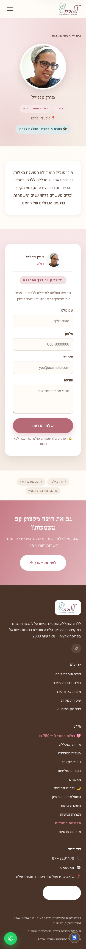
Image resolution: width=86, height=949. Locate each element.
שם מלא (67, 310)
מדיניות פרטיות (70, 832)
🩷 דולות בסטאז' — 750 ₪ (60, 736)
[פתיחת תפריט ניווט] (10, 9)
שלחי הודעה (43, 425)
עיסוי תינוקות (71, 700)
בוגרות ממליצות (69, 771)
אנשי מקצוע (61, 35)
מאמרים (75, 779)
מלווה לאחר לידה (68, 691)
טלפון (69, 333)
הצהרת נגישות (70, 814)
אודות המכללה (70, 744)
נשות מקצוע (71, 762)
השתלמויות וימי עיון (66, 797)
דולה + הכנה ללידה (67, 683)
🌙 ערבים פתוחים (67, 788)
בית (78, 35)
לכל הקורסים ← (69, 709)
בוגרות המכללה (69, 753)
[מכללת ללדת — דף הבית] (70, 9)
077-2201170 (63, 858)
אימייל (68, 357)
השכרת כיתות (71, 805)
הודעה (68, 380)
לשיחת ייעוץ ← (43, 563)
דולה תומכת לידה (68, 674)
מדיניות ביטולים (68, 823)
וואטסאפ (67, 867)
